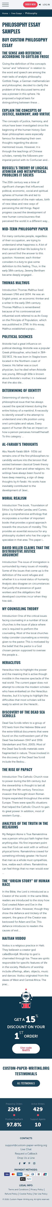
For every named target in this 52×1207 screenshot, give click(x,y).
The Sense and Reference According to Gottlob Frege (25, 55)
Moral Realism (14, 498)
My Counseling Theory (20, 609)
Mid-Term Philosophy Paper (25, 229)
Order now (30, 4)
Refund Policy (11, 1194)
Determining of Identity (21, 391)
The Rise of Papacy (17, 770)
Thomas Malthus (15, 283)
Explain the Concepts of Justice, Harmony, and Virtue (26, 112)
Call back (26, 1153)
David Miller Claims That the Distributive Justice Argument (25, 551)
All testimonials (26, 1083)
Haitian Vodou (14, 938)
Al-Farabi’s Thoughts (20, 444)
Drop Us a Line (26, 1157)
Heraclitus (11, 663)
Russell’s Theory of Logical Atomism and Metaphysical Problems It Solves (25, 171)
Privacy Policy (37, 1189)
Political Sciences (17, 337)
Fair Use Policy (40, 1194)
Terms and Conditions (18, 1189)
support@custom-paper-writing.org (26, 1145)
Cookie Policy (25, 1194)
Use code (26, 1049)
